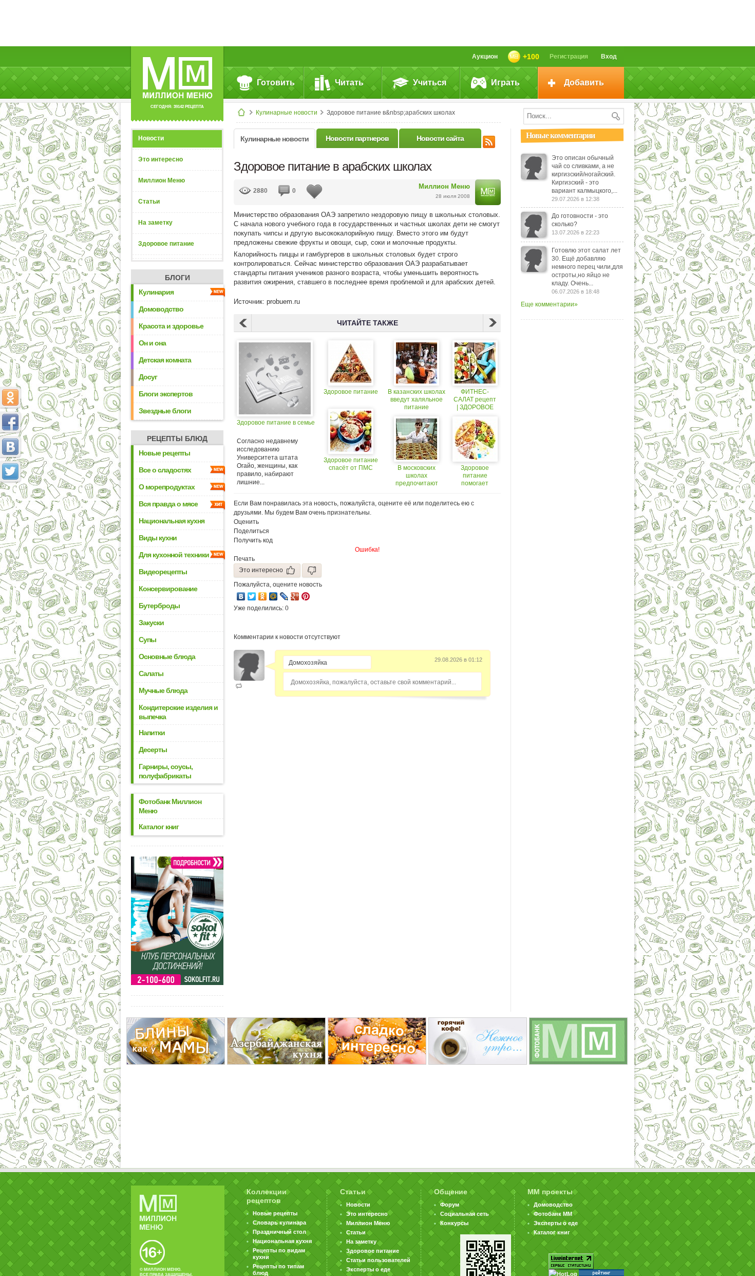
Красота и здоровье (171, 326)
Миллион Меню (161, 180)
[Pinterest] (305, 596)
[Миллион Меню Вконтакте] (10, 446)
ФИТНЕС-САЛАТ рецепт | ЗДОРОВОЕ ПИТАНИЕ (475, 399)
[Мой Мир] (273, 596)
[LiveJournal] (284, 596)
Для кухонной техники (174, 555)
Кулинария (156, 292)
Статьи (149, 201)
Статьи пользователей (378, 1260)
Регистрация (569, 56)
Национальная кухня (171, 521)
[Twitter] (252, 596)
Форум (449, 1204)
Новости (151, 138)
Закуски (151, 622)
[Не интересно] (312, 570)
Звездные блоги (165, 411)
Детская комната (165, 360)
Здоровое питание (166, 243)
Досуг (148, 377)
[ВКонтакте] (241, 596)
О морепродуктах (167, 487)
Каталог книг (159, 827)
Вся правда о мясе (168, 504)
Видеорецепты (163, 572)
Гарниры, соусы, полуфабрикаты (166, 771)
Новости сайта (440, 138)
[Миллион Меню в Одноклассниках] (10, 397)
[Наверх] (10, 517)
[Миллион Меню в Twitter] (10, 471)
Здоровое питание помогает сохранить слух (474, 475)
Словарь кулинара (279, 1222)
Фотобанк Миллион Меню (170, 806)
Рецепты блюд (177, 438)
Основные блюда (167, 656)
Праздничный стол (279, 1232)
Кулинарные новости (286, 112)
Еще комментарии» (549, 304)
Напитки (152, 732)
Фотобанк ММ (553, 1214)
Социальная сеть (464, 1214)
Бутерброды (159, 605)
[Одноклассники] (262, 596)
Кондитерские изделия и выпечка (178, 712)
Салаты (151, 673)
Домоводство (161, 309)
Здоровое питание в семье (276, 422)
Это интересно (160, 159)
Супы (147, 639)
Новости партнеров (357, 138)
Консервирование (168, 589)
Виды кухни (158, 538)
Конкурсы (454, 1223)
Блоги (177, 278)
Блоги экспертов (166, 394)
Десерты (153, 749)
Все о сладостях (165, 470)
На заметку (155, 222)
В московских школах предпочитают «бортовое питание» (416, 475)
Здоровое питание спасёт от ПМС (351, 464)
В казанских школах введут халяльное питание (416, 399)
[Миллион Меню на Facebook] (10, 422)
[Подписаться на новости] (489, 140)
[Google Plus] (295, 596)
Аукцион (485, 56)
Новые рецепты (164, 453)
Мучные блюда (163, 690)
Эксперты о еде (368, 1269)
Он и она (152, 343)
